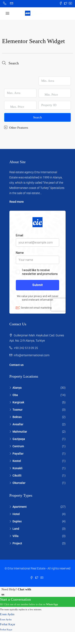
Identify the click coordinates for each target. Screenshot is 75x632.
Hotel (16, 514)
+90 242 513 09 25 (26, 348)
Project (17, 543)
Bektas (17, 417)
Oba (15, 395)
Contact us (16, 365)
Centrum (18, 446)
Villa (15, 536)
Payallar (18, 453)
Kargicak (18, 402)
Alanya (17, 387)
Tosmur (17, 409)
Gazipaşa (18, 439)
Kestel (16, 461)
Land (15, 528)
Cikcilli (16, 475)
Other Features (18, 127)
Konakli (17, 468)
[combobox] (51, 98)
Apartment (19, 506)
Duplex (17, 521)
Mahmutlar (19, 431)
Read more (16, 201)
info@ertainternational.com (31, 355)
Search (37, 117)
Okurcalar (18, 483)
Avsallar (17, 424)
